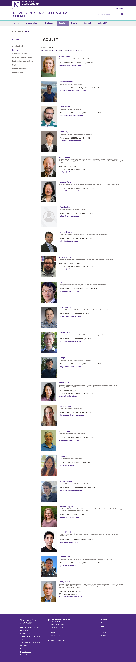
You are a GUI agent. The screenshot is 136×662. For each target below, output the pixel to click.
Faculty (15, 50)
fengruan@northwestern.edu (70, 366)
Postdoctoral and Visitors (22, 61)
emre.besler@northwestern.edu (71, 115)
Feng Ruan (64, 358)
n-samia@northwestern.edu (69, 396)
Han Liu (63, 282)
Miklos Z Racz (65, 333)
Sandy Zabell (64, 582)
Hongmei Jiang (65, 182)
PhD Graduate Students (22, 57)
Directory (104, 623)
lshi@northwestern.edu (68, 465)
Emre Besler (65, 107)
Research (87, 23)
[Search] (122, 14)
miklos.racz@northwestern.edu (71, 341)
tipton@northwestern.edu (69, 517)
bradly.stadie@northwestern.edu (72, 490)
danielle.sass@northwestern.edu (72, 415)
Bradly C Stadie (66, 481)
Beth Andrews (65, 57)
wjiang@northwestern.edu (69, 216)
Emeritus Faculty (19, 69)
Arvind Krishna (66, 232)
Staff (14, 65)
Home (14, 31)
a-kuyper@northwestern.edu (69, 269)
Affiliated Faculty (19, 54)
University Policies (25, 655)
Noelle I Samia (65, 383)
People (62, 23)
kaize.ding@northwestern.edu (71, 141)
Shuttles (103, 635)
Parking (103, 632)
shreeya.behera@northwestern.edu (73, 90)
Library (103, 626)
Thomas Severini (66, 431)
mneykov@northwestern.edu (70, 316)
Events (74, 23)
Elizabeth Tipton (66, 507)
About (17, 23)
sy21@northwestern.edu (68, 565)
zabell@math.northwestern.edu (70, 597)
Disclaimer (23, 645)
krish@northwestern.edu (69, 241)
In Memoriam (17, 72)
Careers (22, 639)
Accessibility (24, 630)
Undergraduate (32, 23)
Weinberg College (30, 3)
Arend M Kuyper (65, 257)
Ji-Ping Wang (65, 532)
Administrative (18, 46)
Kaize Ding (64, 132)
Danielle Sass (65, 406)
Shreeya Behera (66, 82)
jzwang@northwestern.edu (69, 542)
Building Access (25, 633)
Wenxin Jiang (65, 207)
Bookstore (104, 619)
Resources (119, 8)
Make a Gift (102, 23)
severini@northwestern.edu (69, 440)
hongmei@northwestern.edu (69, 191)
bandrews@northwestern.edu (70, 65)
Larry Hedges (64, 157)
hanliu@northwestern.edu (69, 291)
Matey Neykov (65, 308)
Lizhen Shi (64, 456)
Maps (102, 629)
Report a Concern (25, 652)
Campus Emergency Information (30, 636)
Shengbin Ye (65, 557)
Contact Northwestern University (30, 642)
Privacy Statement (25, 649)
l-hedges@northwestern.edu (69, 172)
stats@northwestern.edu (58, 640)
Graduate (49, 23)
